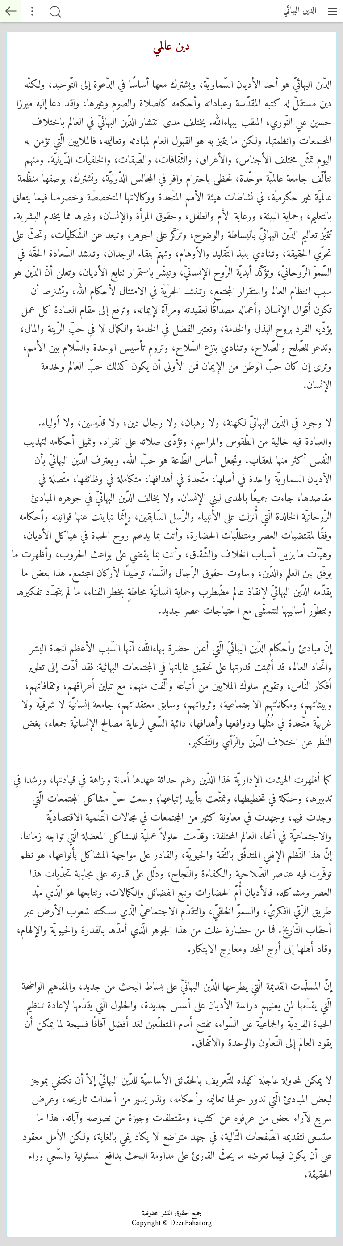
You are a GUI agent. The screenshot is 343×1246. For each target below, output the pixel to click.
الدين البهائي (299, 11)
